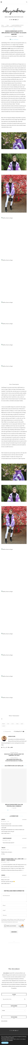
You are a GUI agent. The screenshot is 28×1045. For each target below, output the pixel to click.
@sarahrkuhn (4, 1021)
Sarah (3, 819)
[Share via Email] (23, 731)
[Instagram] (10, 1030)
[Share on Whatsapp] (20, 731)
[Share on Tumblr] (19, 731)
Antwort (24, 819)
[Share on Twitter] (15, 731)
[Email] (15, 19)
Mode (8, 25)
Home (2, 25)
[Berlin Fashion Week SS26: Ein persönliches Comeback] (14, 786)
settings (11, 1040)
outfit (3, 726)
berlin (3, 723)
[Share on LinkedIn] (18, 731)
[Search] (26, 2)
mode (22, 723)
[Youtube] (13, 19)
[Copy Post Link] (22, 731)
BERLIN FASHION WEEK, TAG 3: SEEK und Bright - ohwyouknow (12, 859)
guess (17, 723)
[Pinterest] (11, 19)
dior (8, 723)
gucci (12, 723)
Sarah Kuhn (14, 36)
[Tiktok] (17, 19)
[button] (2, 789)
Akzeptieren (5, 1042)
